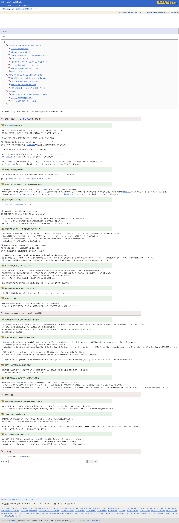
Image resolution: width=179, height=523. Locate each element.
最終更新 (130, 12)
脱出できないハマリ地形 (19, 58)
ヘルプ (140, 12)
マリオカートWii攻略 (158, 511)
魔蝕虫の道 (127, 192)
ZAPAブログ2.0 (110, 513)
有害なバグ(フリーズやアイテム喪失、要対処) (24, 45)
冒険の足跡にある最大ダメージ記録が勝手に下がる (29, 94)
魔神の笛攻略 (64, 513)
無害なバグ (12, 91)
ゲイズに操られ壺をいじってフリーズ (24, 65)
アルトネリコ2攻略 (99, 508)
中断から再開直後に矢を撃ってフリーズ (25, 68)
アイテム (26, 119)
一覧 (125, 12)
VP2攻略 (167, 508)
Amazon (167, 513)
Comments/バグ (24, 456)
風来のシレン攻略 (132, 511)
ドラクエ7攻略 (91, 511)
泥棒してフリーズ (17, 72)
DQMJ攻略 (24, 511)
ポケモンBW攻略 (21, 508)
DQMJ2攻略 (33, 511)
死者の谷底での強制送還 (19, 49)
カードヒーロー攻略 (96, 513)
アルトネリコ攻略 (85, 508)
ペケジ (49, 154)
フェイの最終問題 (15, 204)
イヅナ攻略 (73, 513)
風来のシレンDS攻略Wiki (11, 2)
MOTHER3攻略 (145, 511)
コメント (11, 104)
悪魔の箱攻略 (40, 513)
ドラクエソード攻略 (67, 511)
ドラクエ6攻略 (80, 511)
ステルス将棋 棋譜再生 (138, 513)
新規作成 (156, 12)
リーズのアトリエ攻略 (145, 508)
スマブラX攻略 (158, 508)
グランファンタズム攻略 (128, 508)
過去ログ (166, 12)
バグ (7, 42)
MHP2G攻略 (8, 513)
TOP (3, 37)
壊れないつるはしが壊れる (20, 52)
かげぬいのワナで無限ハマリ (21, 98)
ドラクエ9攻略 (112, 511)
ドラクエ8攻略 (102, 511)
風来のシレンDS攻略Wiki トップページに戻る (18, 499)
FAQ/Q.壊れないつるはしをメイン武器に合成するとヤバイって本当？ (28, 179)
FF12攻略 (122, 511)
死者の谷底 (9, 125)
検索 (136, 12)
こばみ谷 (44, 189)
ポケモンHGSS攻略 (7, 508)
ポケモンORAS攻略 (34, 508)
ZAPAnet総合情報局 (7, 9)
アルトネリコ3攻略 (113, 508)
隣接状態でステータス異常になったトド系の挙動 (28, 78)
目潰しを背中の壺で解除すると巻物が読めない (27, 81)
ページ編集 (148, 12)
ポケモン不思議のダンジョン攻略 (67, 508)
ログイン (175, 12)
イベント (59, 194)
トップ (121, 12)
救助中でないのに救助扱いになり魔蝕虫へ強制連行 (29, 55)
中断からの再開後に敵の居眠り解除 (23, 85)
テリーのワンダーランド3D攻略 (49, 511)
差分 (161, 12)
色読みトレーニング (122, 513)
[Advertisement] (89, 19)
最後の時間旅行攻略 (52, 513)
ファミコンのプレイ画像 (155, 513)
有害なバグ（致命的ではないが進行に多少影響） (25, 75)
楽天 (172, 513)
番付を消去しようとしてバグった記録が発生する (28, 88)
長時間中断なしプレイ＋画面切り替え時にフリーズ (29, 62)
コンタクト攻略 (84, 513)
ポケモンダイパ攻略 (48, 508)
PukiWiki (13, 521)
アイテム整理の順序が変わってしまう (24, 101)
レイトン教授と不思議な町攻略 (24, 513)
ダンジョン (30, 233)
